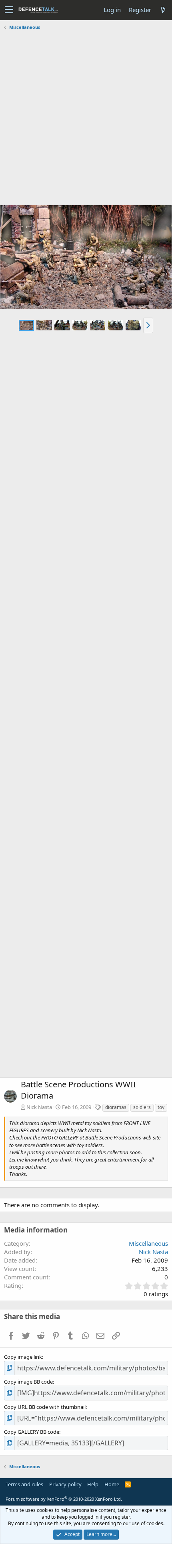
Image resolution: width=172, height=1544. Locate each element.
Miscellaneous (148, 1243)
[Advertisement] (86, 118)
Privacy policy (65, 1484)
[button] (9, 10)
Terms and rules (24, 1484)
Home (111, 1484)
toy (161, 1107)
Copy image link (23, 1356)
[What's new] (162, 9)
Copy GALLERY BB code (31, 1431)
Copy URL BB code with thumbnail (45, 1406)
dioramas (115, 1107)
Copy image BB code (28, 1381)
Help (92, 1484)
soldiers (142, 1107)
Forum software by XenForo (64, 1499)
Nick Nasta (39, 1107)
